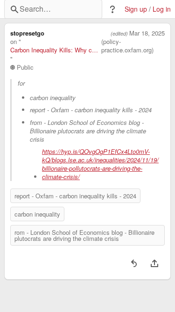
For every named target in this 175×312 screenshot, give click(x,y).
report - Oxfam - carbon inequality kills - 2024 (75, 196)
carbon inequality (37, 214)
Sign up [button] (136, 9)
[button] (112, 9)
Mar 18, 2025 (147, 33)
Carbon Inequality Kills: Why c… (54, 50)
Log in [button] (162, 9)
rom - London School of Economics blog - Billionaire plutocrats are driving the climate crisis (84, 235)
